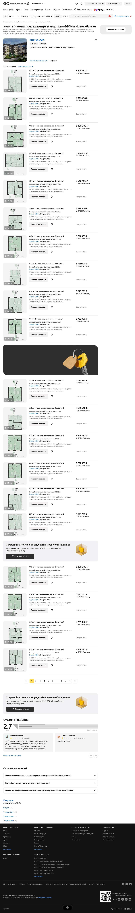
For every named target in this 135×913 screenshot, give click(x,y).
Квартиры (8, 800)
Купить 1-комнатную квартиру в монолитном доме (52, 864)
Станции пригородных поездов (82, 834)
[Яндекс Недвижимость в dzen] (127, 884)
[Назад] (91, 755)
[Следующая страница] (75, 681)
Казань (36, 843)
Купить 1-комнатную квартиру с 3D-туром (48, 867)
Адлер (5, 840)
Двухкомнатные (108, 834)
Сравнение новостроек (80, 831)
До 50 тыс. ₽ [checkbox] (27, 363)
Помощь (91, 884)
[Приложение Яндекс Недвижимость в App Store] (119, 899)
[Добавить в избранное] (96, 40)
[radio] (36, 681)
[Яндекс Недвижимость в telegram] (130, 884)
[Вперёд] (96, 755)
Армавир (6, 843)
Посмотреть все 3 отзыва (12, 755)
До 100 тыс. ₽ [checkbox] (13, 369)
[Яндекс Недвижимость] (16, 3)
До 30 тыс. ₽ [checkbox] (13, 363)
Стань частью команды (35, 884)
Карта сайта (101, 884)
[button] (81, 3)
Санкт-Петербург (40, 834)
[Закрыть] (131, 16)
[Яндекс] (128, 909)
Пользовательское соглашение (56, 884)
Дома (5, 858)
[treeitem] (9, 9)
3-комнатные (8, 820)
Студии (6, 808)
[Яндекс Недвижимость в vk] (123, 884)
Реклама (22, 884)
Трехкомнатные (108, 840)
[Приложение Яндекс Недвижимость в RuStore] (130, 899)
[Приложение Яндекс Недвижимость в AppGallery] (126, 899)
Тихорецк (6, 834)
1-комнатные (8, 812)
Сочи (5, 831)
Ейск (5, 846)
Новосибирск (39, 837)
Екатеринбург (39, 840)
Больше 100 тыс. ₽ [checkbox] (29, 369)
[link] (128, 3)
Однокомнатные (108, 837)
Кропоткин (7, 837)
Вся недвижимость (9, 884)
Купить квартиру (40, 858)
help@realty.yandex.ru (45, 897)
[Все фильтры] (5, 16)
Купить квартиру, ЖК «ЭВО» (44, 873)
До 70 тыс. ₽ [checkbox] (40, 363)
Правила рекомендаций (78, 884)
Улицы (74, 837)
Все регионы (76, 840)
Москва (37, 831)
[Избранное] (76, 3)
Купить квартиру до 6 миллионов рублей (48, 861)
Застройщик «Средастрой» (39, 60)
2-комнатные (8, 816)
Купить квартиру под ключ (43, 870)
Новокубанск (33, 74)
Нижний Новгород (40, 846)
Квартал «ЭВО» (34, 76)
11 (70, 681)
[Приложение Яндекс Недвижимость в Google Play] (122, 899)
